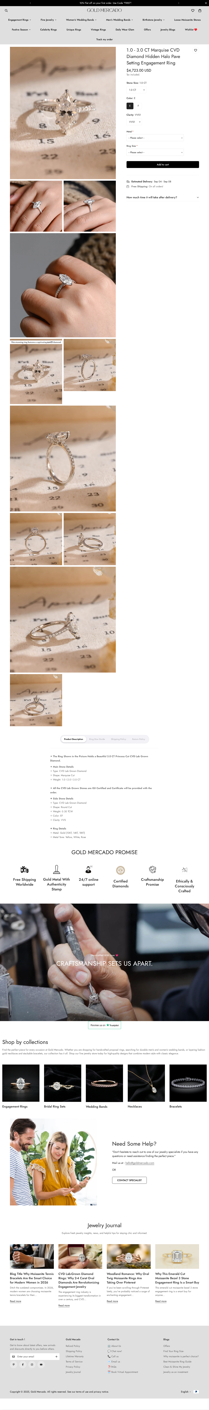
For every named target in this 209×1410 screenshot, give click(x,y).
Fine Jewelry (47, 20)
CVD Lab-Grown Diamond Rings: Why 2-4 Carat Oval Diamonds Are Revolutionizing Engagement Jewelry (78, 1280)
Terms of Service (74, 1361)
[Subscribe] (56, 1356)
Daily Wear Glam (125, 29)
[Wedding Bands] (104, 1083)
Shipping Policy (74, 1351)
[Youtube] (41, 1364)
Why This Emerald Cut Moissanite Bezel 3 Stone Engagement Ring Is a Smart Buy (177, 1278)
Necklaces (135, 1106)
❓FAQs (112, 1367)
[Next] (179, 3)
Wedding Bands (96, 1106)
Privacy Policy (73, 1367)
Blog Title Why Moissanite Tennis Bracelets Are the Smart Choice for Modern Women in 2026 (32, 1278)
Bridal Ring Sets (54, 1106)
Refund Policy (73, 1346)
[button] (199, 10)
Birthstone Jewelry (152, 20)
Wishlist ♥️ (191, 29)
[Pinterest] (13, 1364)
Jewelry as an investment (175, 1372)
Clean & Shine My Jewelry (176, 1367)
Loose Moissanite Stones (187, 20)
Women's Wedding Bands (80, 20)
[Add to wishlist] (195, 50)
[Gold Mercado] (104, 10)
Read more (15, 1301)
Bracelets (176, 1106)
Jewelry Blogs (168, 29)
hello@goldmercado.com (139, 1163)
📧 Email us (114, 1361)
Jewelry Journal (73, 1372)
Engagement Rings (18, 20)
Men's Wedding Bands (118, 20)
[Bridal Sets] (62, 1083)
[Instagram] (32, 1364)
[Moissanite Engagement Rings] (20, 1083)
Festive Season (20, 29)
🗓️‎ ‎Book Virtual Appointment (123, 1372)
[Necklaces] (146, 1083)
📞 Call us (113, 1356)
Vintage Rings (98, 29)
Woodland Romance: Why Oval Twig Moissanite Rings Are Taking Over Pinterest (128, 1278)
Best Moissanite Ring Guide (177, 1361)
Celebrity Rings (48, 29)
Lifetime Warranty (75, 1356)
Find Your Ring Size (173, 1351)
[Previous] (30, 3)
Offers (147, 29)
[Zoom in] (110, 53)
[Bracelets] (188, 1083)
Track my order (104, 39)
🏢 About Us (114, 1346)
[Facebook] (22, 1364)
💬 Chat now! (115, 1351)
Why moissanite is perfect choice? (181, 1356)
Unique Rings (74, 29)
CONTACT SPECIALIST (129, 1180)
